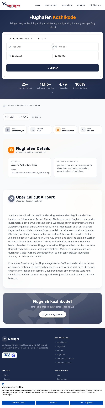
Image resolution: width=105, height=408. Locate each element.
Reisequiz (81, 5)
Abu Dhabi (55, 237)
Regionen (61, 346)
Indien (38, 117)
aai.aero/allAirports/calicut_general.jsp (30, 172)
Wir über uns (95, 5)
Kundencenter (51, 5)
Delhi (26, 248)
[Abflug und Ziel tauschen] (53, 47)
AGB (58, 375)
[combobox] (29, 47)
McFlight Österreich (65, 358)
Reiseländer (62, 342)
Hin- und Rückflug (21, 38)
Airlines (60, 350)
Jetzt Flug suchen (54, 314)
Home (37, 5)
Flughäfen (61, 354)
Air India (27, 241)
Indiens (12, 237)
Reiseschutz (67, 5)
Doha (46, 237)
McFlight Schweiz (64, 362)
